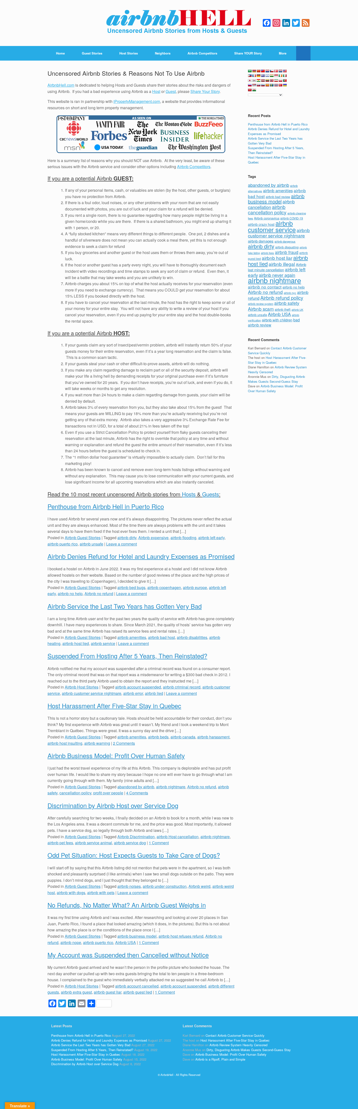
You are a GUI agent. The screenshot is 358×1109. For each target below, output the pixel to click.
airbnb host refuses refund (181, 936)
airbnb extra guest (76, 992)
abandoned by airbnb (135, 787)
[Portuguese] (285, 80)
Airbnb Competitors (202, 53)
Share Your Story (205, 91)
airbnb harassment (213, 737)
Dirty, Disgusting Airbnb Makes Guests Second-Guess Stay (276, 379)
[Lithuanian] (267, 80)
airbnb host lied (75, 643)
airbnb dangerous (284, 241)
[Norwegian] (272, 80)
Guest (171, 91)
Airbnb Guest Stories (83, 537)
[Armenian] (254, 71)
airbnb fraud (286, 252)
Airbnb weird (199, 886)
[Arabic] (250, 71)
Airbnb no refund (99, 593)
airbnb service (103, 643)
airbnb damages (260, 241)
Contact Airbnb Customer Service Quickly (235, 1035)
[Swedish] (272, 85)
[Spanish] (267, 85)
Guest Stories (92, 53)
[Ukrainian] (285, 85)
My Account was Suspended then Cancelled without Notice (128, 954)
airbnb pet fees (60, 842)
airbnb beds (158, 737)
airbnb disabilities (192, 637)
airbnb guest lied (137, 992)
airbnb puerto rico (62, 544)
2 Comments (124, 743)
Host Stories (128, 53)
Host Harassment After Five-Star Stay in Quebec (114, 705)
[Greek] (263, 75)
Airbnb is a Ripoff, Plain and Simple (220, 1059)
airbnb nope (70, 942)
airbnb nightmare (170, 787)
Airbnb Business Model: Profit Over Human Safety (116, 755)
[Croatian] (267, 71)
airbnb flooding (183, 537)
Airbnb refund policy (281, 297)
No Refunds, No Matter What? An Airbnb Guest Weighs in (126, 904)
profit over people (108, 793)
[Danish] (276, 71)
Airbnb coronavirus (266, 218)
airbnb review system (260, 304)
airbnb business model (137, 936)
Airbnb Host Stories (81, 687)
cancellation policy (75, 793)
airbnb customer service (272, 226)
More (282, 53)
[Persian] (276, 80)
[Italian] (285, 75)
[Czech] (272, 71)
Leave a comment (121, 544)
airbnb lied (154, 693)
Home (60, 53)
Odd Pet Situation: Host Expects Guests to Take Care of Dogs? (133, 855)
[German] (259, 75)
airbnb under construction (165, 886)
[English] (285, 71)
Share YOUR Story (248, 53)
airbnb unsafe (91, 544)
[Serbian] (254, 85)
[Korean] (254, 80)
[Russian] (250, 85)
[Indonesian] (276, 75)
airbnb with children (277, 319)
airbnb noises (129, 886)
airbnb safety (286, 303)
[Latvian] (263, 80)
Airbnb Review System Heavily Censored (238, 1045)
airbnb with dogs (71, 892)
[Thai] (276, 85)
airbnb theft (283, 309)
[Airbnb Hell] (179, 23)
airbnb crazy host (261, 224)
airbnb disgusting (287, 247)
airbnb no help (70, 593)
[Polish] (281, 80)
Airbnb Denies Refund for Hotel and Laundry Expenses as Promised (141, 556)
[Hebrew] (267, 75)
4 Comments (137, 793)
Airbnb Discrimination (136, 836)
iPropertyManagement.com (136, 101)
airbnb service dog (130, 842)
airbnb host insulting (64, 743)
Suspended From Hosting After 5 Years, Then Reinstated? (127, 655)
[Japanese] (250, 80)
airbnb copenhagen (164, 587)
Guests (210, 494)
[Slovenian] (263, 85)
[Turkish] (281, 85)
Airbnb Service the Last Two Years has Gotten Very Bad (124, 606)
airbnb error (133, 693)
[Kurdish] (259, 80)
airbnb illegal (282, 264)
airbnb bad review (278, 196)
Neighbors (162, 53)
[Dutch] (281, 71)
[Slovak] (259, 85)
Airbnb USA (125, 942)
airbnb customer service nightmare (91, 693)
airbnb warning (97, 743)
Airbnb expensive (153, 537)
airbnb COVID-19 (291, 218)
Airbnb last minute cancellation (277, 267)
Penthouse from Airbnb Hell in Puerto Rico (105, 506)
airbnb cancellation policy (267, 209)
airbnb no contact (265, 287)
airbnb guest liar (107, 992)
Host (156, 91)
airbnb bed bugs (131, 587)
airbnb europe (195, 587)
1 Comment (159, 842)
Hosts (189, 494)
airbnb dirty (126, 537)
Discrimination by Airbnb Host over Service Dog (112, 805)
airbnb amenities (131, 637)
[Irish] (281, 75)
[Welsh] (254, 90)
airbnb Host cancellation (177, 836)
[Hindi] (272, 75)
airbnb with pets (100, 892)
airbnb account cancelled (137, 986)
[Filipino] (250, 75)
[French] (254, 75)
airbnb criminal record (181, 687)
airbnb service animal (93, 842)
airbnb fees (267, 253)
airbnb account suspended (138, 687)
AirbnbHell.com (60, 85)
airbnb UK (297, 309)
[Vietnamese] (250, 90)
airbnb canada (182, 737)
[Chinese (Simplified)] (259, 71)
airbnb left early (211, 537)
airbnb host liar (277, 258)
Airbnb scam (261, 308)
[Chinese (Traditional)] (263, 71)
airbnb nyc (290, 293)
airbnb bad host (161, 637)
